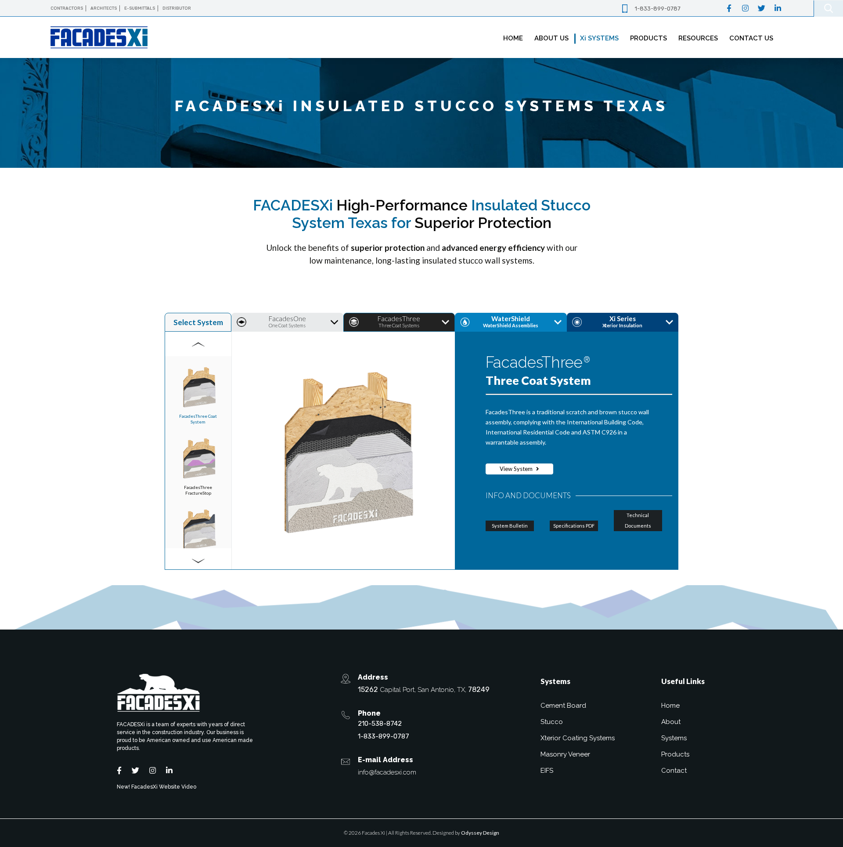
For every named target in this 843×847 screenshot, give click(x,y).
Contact (674, 771)
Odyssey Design (480, 832)
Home (670, 705)
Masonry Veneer (565, 754)
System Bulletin (510, 525)
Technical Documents (638, 520)
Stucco (551, 722)
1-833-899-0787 (658, 8)
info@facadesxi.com (387, 772)
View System (517, 468)
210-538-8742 (380, 724)
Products (675, 754)
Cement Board (563, 705)
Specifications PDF (573, 525)
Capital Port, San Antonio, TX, (424, 689)
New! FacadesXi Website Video (156, 787)
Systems (674, 738)
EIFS (546, 771)
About (671, 722)
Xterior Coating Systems (577, 738)
